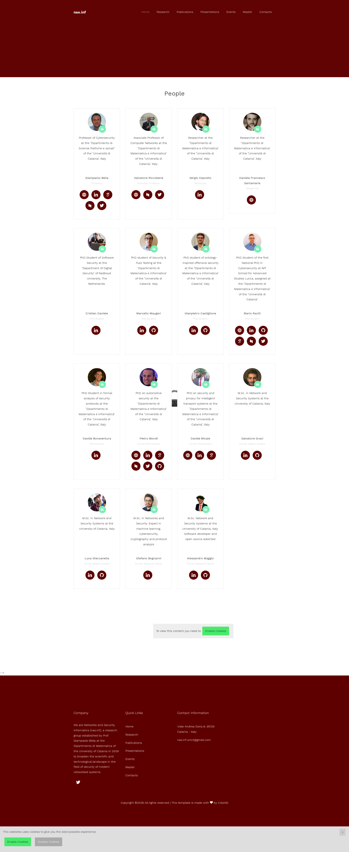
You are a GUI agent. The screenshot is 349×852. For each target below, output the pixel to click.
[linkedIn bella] (96, 194)
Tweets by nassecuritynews (134, 623)
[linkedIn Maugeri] (141, 330)
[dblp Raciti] (251, 341)
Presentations (209, 12)
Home (145, 12)
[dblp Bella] (90, 205)
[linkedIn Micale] (199, 455)
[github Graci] (257, 455)
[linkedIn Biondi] (147, 455)
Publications (185, 12)
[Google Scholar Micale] (211, 455)
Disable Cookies (48, 841)
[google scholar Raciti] (239, 341)
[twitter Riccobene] (159, 194)
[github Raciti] (263, 330)
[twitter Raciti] (263, 341)
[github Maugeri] (153, 330)
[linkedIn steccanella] (90, 575)
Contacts (265, 12)
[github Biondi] (159, 466)
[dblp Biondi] (136, 466)
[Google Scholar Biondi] (159, 455)
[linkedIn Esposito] (199, 194)
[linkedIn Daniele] (96, 330)
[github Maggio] (205, 575)
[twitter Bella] (101, 205)
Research (163, 12)
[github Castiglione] (205, 330)
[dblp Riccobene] (147, 194)
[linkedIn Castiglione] (193, 330)
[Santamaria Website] (251, 199)
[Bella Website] (84, 194)
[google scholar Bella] (107, 194)
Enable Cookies (215, 631)
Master (247, 12)
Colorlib (223, 802)
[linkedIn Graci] (245, 455)
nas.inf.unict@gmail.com (194, 740)
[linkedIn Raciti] (251, 330)
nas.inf (80, 12)
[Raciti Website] (239, 330)
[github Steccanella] (101, 575)
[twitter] (78, 782)
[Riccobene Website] (136, 194)
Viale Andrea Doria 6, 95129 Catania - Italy (195, 729)
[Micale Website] (187, 455)
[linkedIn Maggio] (193, 575)
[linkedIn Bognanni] (147, 575)
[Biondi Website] (136, 455)
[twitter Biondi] (147, 466)
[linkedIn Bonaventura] (96, 455)
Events (231, 12)
